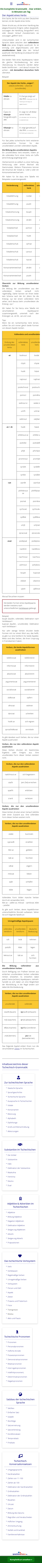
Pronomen (12, 1342)
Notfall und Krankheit (16, 1530)
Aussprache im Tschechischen (20, 1101)
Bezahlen (11, 1500)
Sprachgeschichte (15, 1092)
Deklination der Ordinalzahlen (20, 1495)
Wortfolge (12, 1421)
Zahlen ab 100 (13, 1482)
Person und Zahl (14, 1288)
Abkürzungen (13, 1131)
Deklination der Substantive (19, 1168)
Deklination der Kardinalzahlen (20, 1487)
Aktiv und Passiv (14, 1318)
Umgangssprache (15, 1469)
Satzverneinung (14, 1425)
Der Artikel (12, 1155)
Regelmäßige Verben (16, 1275)
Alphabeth (12, 1118)
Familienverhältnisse (16, 1534)
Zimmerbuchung (14, 1526)
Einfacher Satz (13, 1412)
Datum (10, 1508)
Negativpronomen (15, 1381)
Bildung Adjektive (15, 1216)
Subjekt (11, 1416)
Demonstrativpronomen (18, 1359)
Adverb (10, 1234)
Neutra (10, 1181)
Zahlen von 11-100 (15, 1478)
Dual (9, 1185)
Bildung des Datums (16, 1513)
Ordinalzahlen (13, 1491)
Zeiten (17, 1048)
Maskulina (12, 1172)
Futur (10, 1305)
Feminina (11, 1176)
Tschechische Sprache (16, 1096)
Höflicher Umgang (15, 1521)
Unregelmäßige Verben (17, 1279)
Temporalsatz (13, 1438)
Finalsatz (11, 1442)
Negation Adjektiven (16, 1221)
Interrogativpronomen (17, 1368)
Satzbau (11, 1408)
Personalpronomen (16, 1346)
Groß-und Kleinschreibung (18, 1127)
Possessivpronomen (16, 1355)
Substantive (12, 1159)
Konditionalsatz (14, 1434)
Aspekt (10, 1292)
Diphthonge (12, 1122)
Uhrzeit (11, 1504)
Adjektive (11, 1212)
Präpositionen (13, 1242)
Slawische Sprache (15, 1088)
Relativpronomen (15, 1363)
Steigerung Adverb (15, 1238)
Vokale (10, 1105)
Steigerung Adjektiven (16, 1229)
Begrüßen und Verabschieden (20, 1517)
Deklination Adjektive (16, 1225)
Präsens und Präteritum (17, 1301)
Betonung (12, 1114)
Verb (10, 1266)
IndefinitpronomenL (16, 1372)
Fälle (9, 1163)
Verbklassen (24, 608)
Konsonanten (13, 1109)
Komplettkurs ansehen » (21, 1559)
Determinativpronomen (17, 1376)
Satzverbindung (14, 1429)
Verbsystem (12, 1283)
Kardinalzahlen (14, 1474)
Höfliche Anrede (14, 1350)
